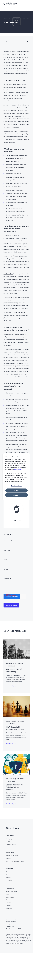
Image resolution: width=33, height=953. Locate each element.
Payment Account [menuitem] (11, 844)
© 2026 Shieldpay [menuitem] (11, 919)
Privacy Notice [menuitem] (10, 924)
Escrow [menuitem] (8, 841)
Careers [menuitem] (8, 875)
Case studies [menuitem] (10, 897)
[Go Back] (16, 39)
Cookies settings (16, 486)
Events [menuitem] (8, 900)
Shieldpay (7, 19)
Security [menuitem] (8, 877)
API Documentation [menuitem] (11, 891)
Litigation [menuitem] (8, 858)
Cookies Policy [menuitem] (10, 926)
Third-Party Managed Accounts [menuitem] (15, 861)
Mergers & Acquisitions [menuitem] (12, 855)
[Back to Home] (10, 4)
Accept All (16, 490)
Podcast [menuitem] (8, 902)
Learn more (17, 469)
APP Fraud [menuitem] (20, 929)
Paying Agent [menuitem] (10, 839)
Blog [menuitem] (7, 894)
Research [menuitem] (9, 908)
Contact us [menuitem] (9, 880)
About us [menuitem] (8, 872)
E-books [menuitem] (8, 905)
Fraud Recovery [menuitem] (10, 929)
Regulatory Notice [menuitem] (11, 921)
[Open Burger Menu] (28, 3)
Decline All (16, 495)
